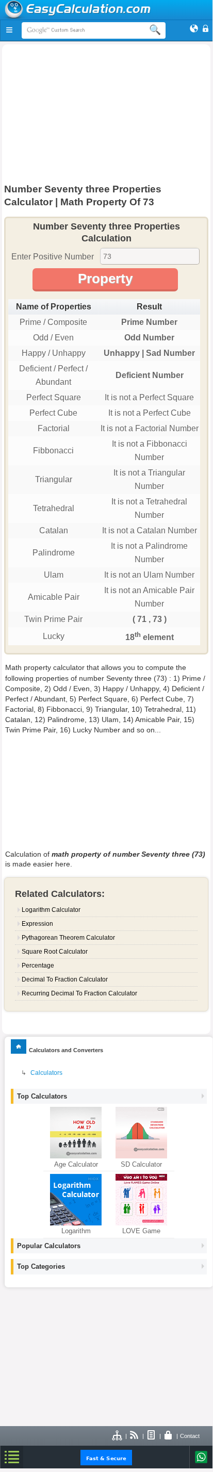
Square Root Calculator (55, 951)
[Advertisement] (106, 116)
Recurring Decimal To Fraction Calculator (79, 993)
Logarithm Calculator (51, 909)
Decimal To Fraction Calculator (65, 979)
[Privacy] (168, 1436)
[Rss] (134, 1436)
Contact (190, 1436)
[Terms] (151, 1436)
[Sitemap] (117, 1436)
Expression (37, 923)
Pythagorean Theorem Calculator (68, 937)
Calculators (46, 1072)
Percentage (38, 965)
